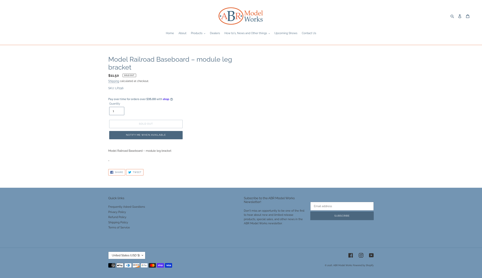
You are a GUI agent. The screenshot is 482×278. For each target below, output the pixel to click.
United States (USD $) (126, 255)
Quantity (114, 103)
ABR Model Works (342, 265)
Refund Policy (117, 217)
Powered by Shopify (363, 265)
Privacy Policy (117, 212)
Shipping (113, 81)
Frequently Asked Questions (126, 206)
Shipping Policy (118, 222)
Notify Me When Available (146, 134)
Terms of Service (119, 227)
